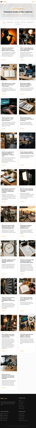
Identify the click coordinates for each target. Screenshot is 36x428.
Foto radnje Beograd (4, 418)
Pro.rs (4, 398)
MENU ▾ (33, 1)
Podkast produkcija (30, 22)
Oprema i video (23, 22)
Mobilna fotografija (10, 22)
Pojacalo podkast (21, 413)
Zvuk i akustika (17, 22)
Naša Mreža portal (21, 418)
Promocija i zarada (21, 408)
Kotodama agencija (22, 415)
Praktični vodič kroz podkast (23, 420)
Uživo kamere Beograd (4, 415)
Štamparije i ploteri (4, 420)
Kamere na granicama (4, 413)
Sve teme (4, 22)
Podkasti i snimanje (21, 406)
